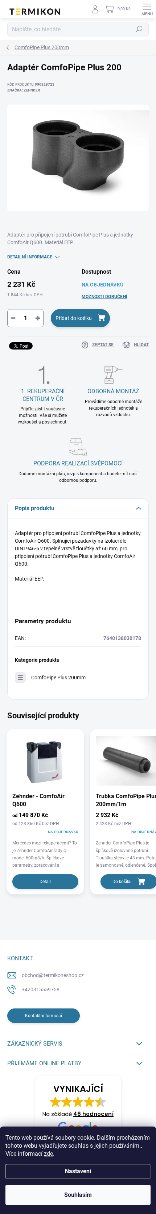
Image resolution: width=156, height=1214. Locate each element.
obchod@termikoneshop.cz (53, 975)
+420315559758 (40, 989)
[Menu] (147, 9)
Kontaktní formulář (43, 1015)
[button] (78, 1110)
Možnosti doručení (104, 296)
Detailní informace (29, 256)
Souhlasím (78, 1194)
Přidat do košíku (74, 318)
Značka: (23, 90)
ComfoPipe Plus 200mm (58, 677)
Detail (45, 881)
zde (48, 1153)
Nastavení (78, 1171)
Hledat (139, 29)
